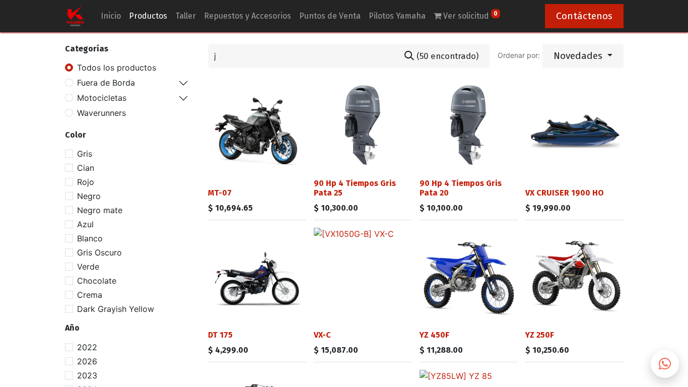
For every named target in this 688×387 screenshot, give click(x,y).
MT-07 (220, 193)
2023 (87, 375)
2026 (87, 361)
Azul (85, 224)
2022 (87, 347)
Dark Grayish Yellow (115, 309)
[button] (583, 56)
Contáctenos (584, 16)
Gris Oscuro (99, 252)
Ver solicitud (469, 15)
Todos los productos (116, 67)
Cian (85, 168)
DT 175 (220, 335)
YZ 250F (539, 335)
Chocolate (96, 281)
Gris (84, 154)
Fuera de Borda (106, 83)
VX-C (322, 335)
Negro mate (99, 210)
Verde (88, 267)
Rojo (85, 182)
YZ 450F (434, 335)
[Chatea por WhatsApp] (665, 364)
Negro (89, 196)
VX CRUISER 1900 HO (564, 193)
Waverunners (101, 113)
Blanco (90, 238)
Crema (89, 295)
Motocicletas (101, 98)
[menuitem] (111, 16)
